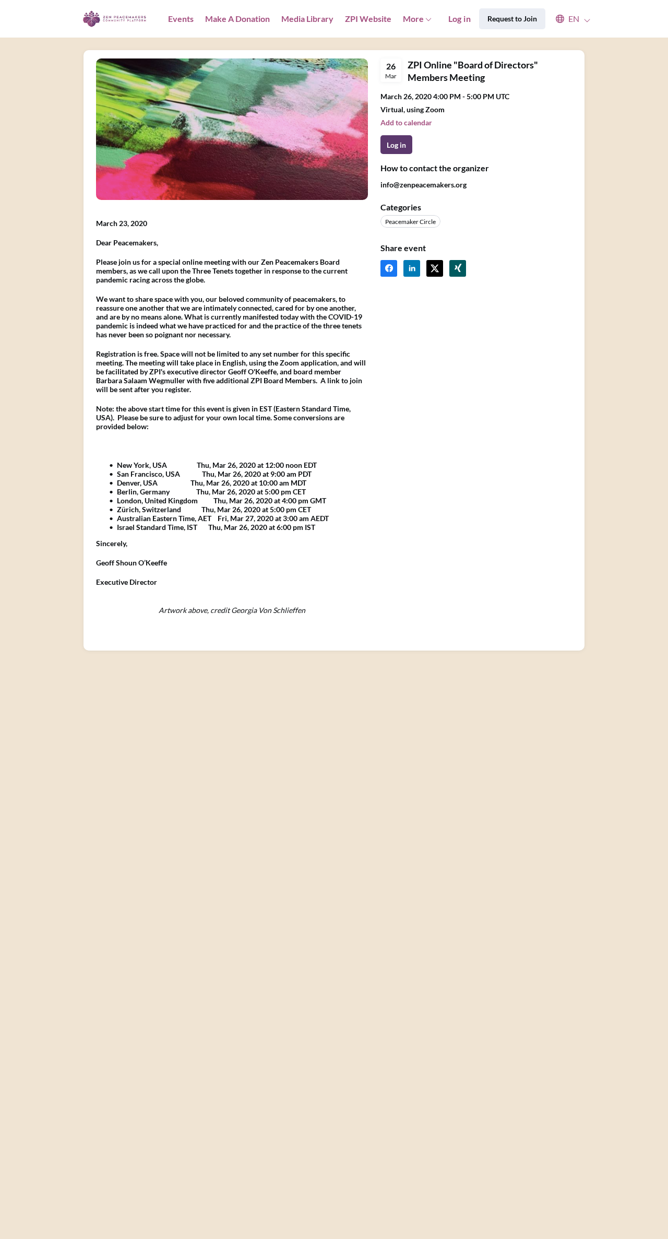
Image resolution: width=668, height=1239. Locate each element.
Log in (459, 18)
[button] (568, 19)
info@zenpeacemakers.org (423, 184)
